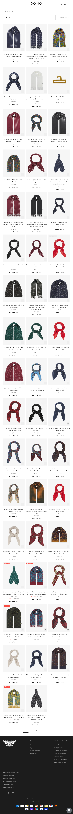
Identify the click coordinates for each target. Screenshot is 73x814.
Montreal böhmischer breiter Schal (13, 181)
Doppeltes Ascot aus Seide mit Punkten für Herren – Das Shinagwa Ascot (37, 717)
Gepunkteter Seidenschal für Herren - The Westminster (13, 55)
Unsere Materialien (35, 750)
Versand (56, 745)
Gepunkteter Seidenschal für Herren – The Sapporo (13, 140)
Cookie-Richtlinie (8, 784)
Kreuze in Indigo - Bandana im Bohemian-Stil (59, 389)
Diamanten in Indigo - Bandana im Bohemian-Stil (36, 676)
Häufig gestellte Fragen (60, 750)
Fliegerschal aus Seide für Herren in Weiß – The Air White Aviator (36, 99)
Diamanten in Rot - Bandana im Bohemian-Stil (59, 510)
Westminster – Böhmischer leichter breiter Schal (59, 306)
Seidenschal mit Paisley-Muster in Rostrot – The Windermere (36, 593)
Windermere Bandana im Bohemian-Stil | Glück (14, 429)
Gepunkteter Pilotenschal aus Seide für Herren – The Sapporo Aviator (14, 224)
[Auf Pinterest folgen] (13, 793)
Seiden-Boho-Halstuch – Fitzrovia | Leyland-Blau (37, 389)
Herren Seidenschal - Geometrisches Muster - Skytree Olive (36, 511)
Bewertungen (33, 753)
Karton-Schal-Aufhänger (59, 97)
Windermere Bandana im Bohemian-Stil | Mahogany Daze (59, 470)
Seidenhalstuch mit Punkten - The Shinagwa (36, 429)
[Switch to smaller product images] (6, 17)
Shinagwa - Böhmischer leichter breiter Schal (13, 306)
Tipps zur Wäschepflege (60, 759)
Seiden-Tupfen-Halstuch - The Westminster (13, 98)
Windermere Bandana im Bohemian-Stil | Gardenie (14, 470)
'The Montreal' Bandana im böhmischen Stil (36, 140)
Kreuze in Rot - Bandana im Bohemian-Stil (59, 266)
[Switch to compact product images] (9, 17)
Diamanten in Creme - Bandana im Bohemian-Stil (14, 676)
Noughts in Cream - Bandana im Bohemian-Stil (13, 553)
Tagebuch (32, 748)
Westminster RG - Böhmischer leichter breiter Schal (14, 349)
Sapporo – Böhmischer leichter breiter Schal (13, 389)
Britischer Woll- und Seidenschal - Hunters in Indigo (59, 553)
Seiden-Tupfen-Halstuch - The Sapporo (36, 181)
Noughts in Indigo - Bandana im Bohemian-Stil (59, 429)
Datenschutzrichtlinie (9, 778)
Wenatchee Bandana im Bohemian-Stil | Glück (36, 553)
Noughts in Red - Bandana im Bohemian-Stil (59, 349)
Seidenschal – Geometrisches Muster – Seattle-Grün (14, 636)
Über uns (32, 745)
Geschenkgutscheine (60, 753)
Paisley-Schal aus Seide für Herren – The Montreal (59, 55)
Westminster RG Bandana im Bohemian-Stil (36, 349)
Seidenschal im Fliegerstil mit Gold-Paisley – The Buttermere (14, 716)
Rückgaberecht (58, 748)
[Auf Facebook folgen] (4, 793)
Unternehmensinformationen (11, 772)
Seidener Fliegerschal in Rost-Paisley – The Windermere (36, 636)
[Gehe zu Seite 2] (47, 731)
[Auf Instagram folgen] (8, 793)
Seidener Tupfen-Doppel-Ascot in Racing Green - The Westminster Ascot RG (14, 594)
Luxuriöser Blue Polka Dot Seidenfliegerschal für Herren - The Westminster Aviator (36, 56)
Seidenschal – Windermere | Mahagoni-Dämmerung (59, 676)
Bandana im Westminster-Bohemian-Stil (59, 223)
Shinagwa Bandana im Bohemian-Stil (14, 266)
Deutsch (46, 798)
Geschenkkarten (58, 756)
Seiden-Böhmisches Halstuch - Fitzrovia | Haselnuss (14, 510)
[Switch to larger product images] (3, 17)
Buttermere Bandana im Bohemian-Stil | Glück (59, 636)
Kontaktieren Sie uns (60, 762)
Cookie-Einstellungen (9, 787)
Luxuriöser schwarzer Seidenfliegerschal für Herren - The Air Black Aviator (36, 224)
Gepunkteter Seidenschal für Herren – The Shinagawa (59, 140)
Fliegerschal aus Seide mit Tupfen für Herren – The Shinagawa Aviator (36, 307)
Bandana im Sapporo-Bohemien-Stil (36, 266)
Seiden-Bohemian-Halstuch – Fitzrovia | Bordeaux (36, 470)
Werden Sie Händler (8, 775)
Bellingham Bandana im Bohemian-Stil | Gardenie (59, 593)
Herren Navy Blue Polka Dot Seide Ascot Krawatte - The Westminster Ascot (59, 182)
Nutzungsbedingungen (9, 781)
